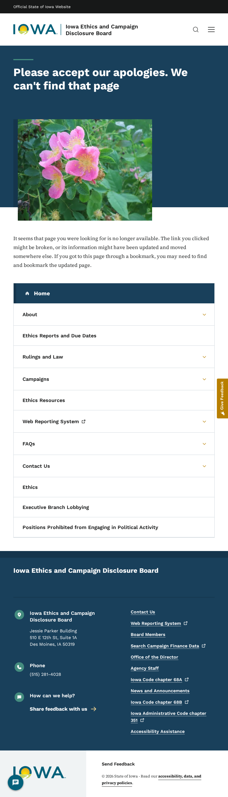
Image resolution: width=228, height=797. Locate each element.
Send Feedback (118, 764)
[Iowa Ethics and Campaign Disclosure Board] (35, 29)
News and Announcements (160, 690)
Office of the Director (154, 657)
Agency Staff (145, 668)
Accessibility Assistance (158, 731)
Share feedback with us (58, 709)
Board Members (148, 634)
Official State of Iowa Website (42, 6)
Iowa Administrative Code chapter (168, 717)
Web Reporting (156, 623)
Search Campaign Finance (165, 646)
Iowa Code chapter (156, 679)
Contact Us (143, 612)
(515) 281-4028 (45, 674)
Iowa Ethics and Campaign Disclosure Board (102, 29)
